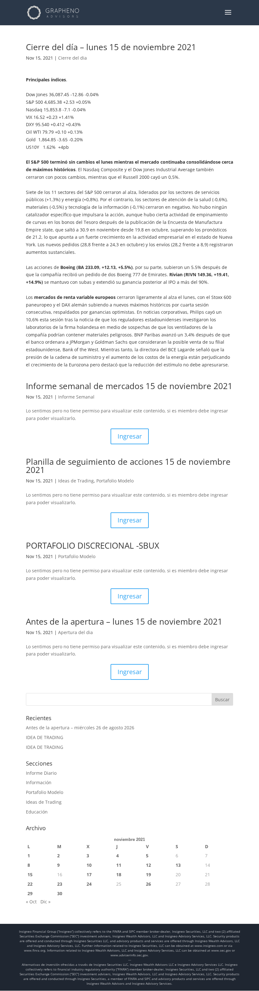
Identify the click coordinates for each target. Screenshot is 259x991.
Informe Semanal (76, 397)
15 (30, 874)
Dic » (45, 902)
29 (30, 893)
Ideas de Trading (76, 481)
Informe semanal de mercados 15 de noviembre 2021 (129, 386)
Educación (37, 812)
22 (30, 884)
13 (178, 865)
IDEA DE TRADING (44, 737)
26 (148, 884)
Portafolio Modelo (115, 481)
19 (148, 874)
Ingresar (129, 436)
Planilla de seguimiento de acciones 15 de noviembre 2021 (128, 465)
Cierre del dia (72, 58)
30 (59, 893)
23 (59, 884)
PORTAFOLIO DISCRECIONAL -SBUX (92, 545)
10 (89, 865)
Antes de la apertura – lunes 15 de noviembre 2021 (124, 621)
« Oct (31, 902)
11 (118, 865)
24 (89, 884)
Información (38, 782)
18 (118, 874)
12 (148, 865)
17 (89, 874)
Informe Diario (41, 773)
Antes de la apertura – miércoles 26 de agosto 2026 (80, 728)
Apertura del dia (75, 632)
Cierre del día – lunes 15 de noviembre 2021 (126, 47)
